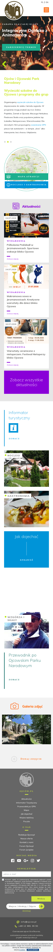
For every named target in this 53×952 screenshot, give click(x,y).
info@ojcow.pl (28, 922)
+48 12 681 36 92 (28, 926)
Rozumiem (33, 950)
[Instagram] (32, 861)
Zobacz (14, 438)
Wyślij (41, 899)
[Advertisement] (26, 591)
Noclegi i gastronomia (28, 184)
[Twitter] (38, 861)
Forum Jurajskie (26, 850)
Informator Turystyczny (26, 803)
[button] (4, 64)
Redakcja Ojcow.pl (26, 835)
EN (47, 2)
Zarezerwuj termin (21, 47)
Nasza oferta (27, 838)
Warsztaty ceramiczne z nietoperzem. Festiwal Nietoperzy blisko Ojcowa (26, 354)
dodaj (22, 909)
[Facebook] (12, 861)
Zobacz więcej (12, 259)
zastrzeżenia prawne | (19, 935)
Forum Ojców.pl (27, 846)
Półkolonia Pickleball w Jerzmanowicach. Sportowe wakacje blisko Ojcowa (23, 248)
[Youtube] (19, 861)
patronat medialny (35, 935)
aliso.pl (34, 938)
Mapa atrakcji (28, 176)
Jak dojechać (26, 814)
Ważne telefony (26, 817)
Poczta (26, 821)
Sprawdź (26, 560)
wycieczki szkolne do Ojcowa (30, 102)
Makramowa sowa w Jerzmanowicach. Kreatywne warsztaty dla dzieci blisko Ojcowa (23, 301)
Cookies (22, 950)
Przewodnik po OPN (26, 806)
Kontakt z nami (26, 842)
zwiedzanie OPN (38, 125)
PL (42, 2)
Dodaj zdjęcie (31, 759)
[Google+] (26, 861)
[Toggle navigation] (46, 9)
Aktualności (26, 799)
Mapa (26, 810)
